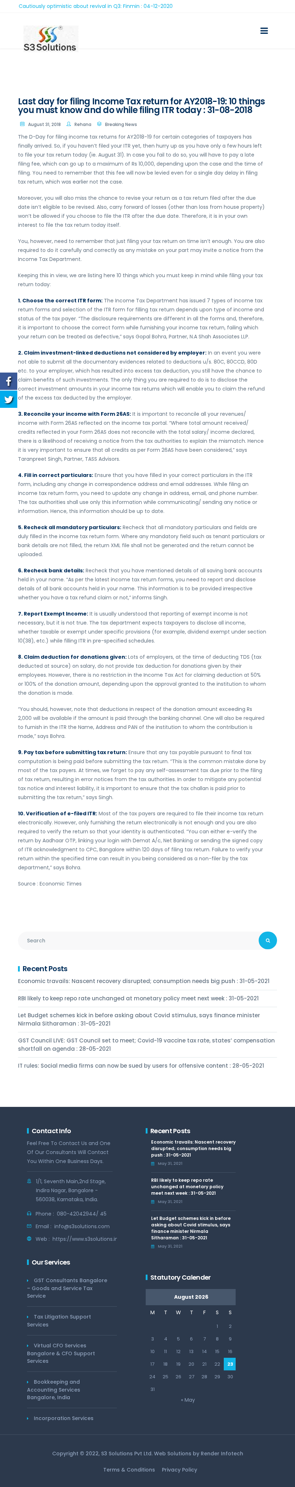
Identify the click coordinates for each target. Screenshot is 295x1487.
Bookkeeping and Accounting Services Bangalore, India (53, 1389)
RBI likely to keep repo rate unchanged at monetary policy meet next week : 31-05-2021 (138, 998)
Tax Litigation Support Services (59, 1320)
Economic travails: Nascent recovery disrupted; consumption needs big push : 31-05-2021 (143, 981)
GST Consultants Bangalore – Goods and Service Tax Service (67, 1288)
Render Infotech (222, 1453)
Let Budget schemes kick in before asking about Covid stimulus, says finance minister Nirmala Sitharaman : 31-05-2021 (139, 1019)
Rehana (82, 124)
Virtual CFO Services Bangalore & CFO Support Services (61, 1353)
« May (188, 1399)
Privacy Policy (179, 1469)
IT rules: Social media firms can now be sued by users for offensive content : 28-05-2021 (141, 1065)
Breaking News (121, 124)
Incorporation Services (64, 1418)
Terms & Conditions (129, 1469)
